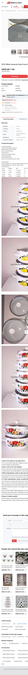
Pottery (4, 643)
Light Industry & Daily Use (11, 10)
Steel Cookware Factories (8, 654)
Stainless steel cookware (7, 626)
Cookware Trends (18, 661)
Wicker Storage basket (20, 629)
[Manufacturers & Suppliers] (14, 2)
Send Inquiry (14, 76)
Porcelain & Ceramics (14, 643)
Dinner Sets (24, 643)
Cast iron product (19, 626)
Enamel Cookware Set (23, 654)
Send (14, 540)
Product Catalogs (22, 623)
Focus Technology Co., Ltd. (18, 669)
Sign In (3, 112)
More (2, 664)
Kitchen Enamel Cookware (9, 657)
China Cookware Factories (9, 650)
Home (2, 10)
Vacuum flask (4, 629)
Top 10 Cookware (7, 661)
